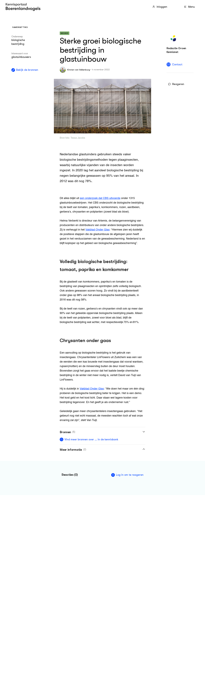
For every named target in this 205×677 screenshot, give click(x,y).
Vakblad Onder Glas (97, 229)
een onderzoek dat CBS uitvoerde (100, 198)
